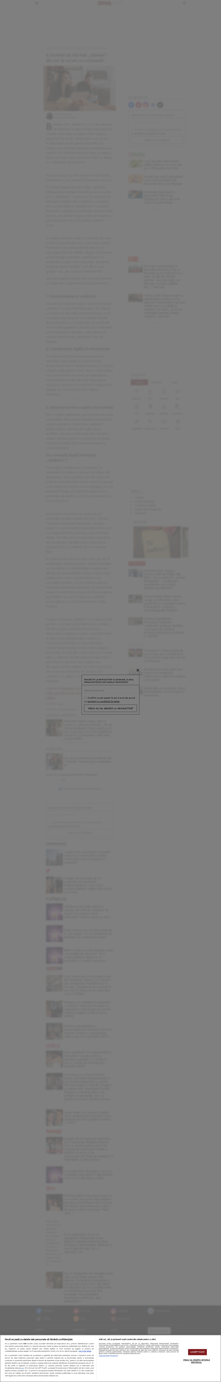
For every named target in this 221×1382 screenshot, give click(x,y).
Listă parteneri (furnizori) (108, 1356)
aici (22, 1368)
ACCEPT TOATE (197, 1352)
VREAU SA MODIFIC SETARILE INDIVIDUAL (196, 1361)
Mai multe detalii (85, 1351)
